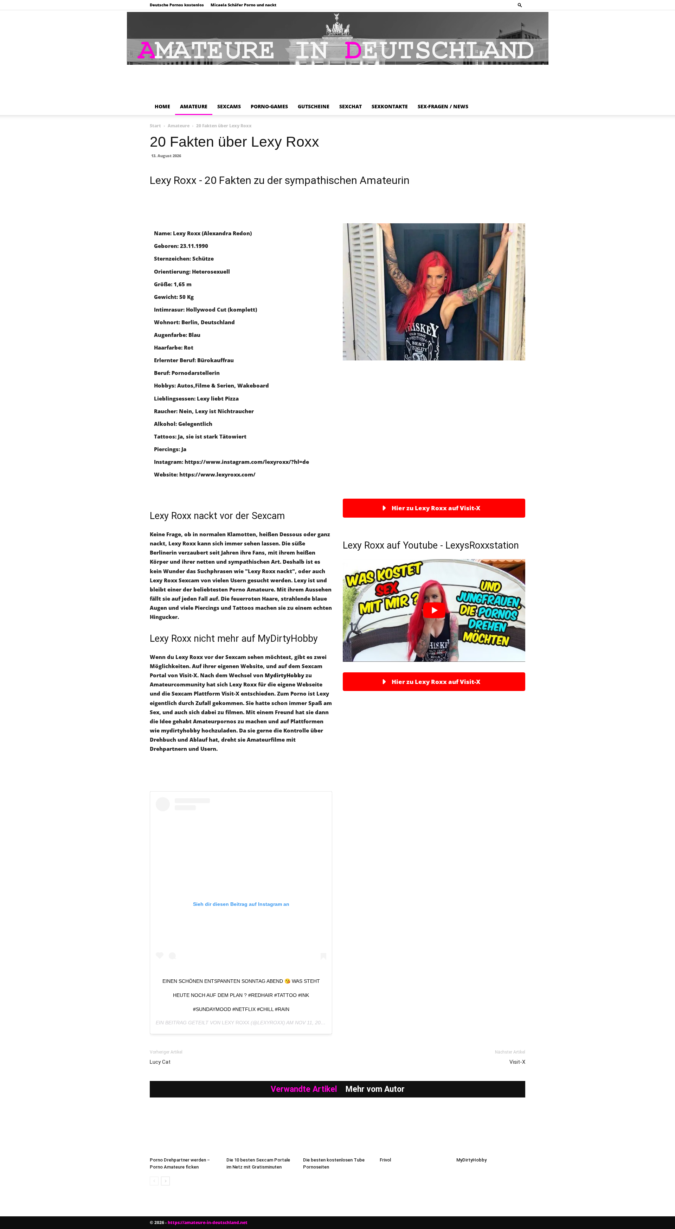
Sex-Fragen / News (443, 106)
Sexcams (229, 106)
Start (155, 126)
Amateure (193, 106)
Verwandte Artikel (304, 1089)
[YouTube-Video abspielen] (434, 610)
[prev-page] (154, 1181)
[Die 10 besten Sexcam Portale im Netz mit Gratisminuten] (260, 1130)
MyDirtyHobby (471, 1160)
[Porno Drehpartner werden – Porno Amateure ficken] (184, 1130)
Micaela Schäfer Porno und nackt (243, 4)
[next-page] (165, 1181)
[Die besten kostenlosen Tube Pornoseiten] (337, 1130)
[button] (520, 4)
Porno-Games (269, 106)
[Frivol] (414, 1130)
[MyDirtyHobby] (490, 1130)
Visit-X (517, 1062)
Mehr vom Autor (375, 1089)
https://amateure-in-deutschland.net (208, 1222)
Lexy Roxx (235, 1022)
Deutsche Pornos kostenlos (177, 4)
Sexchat (350, 106)
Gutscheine (313, 106)
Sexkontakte (390, 106)
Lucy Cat (160, 1062)
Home (162, 106)
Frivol (385, 1160)
